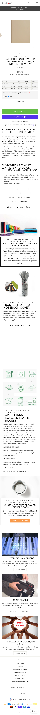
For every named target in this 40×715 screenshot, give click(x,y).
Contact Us (20, 663)
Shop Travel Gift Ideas (20, 611)
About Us (20, 666)
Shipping (12, 74)
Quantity (20, 101)
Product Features (20, 189)
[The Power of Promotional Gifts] (20, 627)
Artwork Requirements (20, 193)
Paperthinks (20, 56)
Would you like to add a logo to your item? (15, 93)
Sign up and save (19, 687)
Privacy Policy (20, 675)
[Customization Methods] (20, 544)
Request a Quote (20, 520)
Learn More (20, 569)
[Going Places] (20, 585)
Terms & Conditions (20, 672)
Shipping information (20, 197)
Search (20, 660)
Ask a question (20, 201)
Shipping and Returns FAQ (20, 681)
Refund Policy (19, 678)
